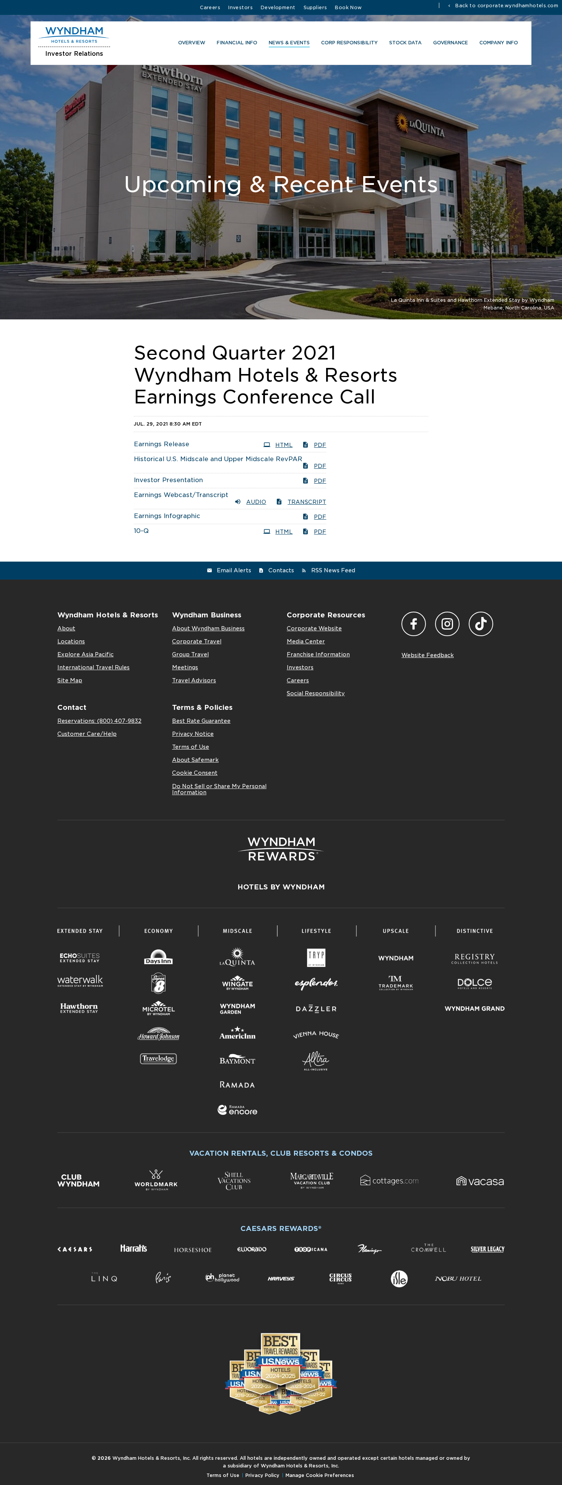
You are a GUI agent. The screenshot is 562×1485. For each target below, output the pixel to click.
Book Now (348, 7)
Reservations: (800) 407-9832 (99, 721)
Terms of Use (190, 747)
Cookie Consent (195, 773)
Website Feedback (427, 655)
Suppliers (315, 7)
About (66, 628)
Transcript (306, 502)
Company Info (498, 42)
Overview (191, 42)
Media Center (306, 641)
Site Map (69, 680)
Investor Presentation (168, 480)
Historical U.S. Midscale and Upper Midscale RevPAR (218, 459)
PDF (320, 445)
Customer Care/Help (87, 734)
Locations (71, 641)
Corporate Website (314, 628)
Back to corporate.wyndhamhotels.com (506, 5)
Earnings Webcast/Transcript (181, 495)
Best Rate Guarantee (201, 721)
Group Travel (190, 654)
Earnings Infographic (167, 516)
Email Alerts (234, 570)
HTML (283, 445)
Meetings (185, 667)
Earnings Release (161, 444)
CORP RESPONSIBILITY (349, 42)
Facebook (413, 624)
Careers (210, 7)
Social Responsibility (316, 693)
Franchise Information (318, 654)
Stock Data (405, 42)
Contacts (281, 570)
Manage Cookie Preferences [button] (320, 1475)
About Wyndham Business (208, 628)
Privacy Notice (193, 734)
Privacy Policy (262, 1475)
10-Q (141, 530)
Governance (450, 42)
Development (278, 7)
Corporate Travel (196, 641)
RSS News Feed (333, 570)
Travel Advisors (194, 680)
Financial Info (237, 42)
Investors (240, 7)
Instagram (447, 624)
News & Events (289, 42)
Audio (256, 502)
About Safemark (195, 760)
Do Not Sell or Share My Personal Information (219, 789)
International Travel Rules (93, 667)
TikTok (481, 624)
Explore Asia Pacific (85, 654)
